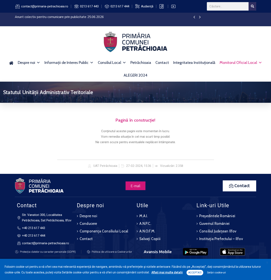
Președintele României (217, 216)
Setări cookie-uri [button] (216, 272)
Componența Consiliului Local (104, 231)
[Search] (252, 6)
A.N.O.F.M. (147, 231)
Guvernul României (214, 223)
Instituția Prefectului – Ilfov (221, 239)
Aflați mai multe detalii (167, 272)
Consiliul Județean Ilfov (217, 231)
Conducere (88, 223)
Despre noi (26, 62)
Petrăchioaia (140, 62)
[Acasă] (11, 62)
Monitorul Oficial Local (238, 62)
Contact (162, 62)
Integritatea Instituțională (194, 62)
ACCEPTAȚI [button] (195, 272)
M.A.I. (143, 216)
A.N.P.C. (145, 223)
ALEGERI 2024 (135, 75)
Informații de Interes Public (66, 62)
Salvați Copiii (149, 239)
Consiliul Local (109, 62)
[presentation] (194, 17)
